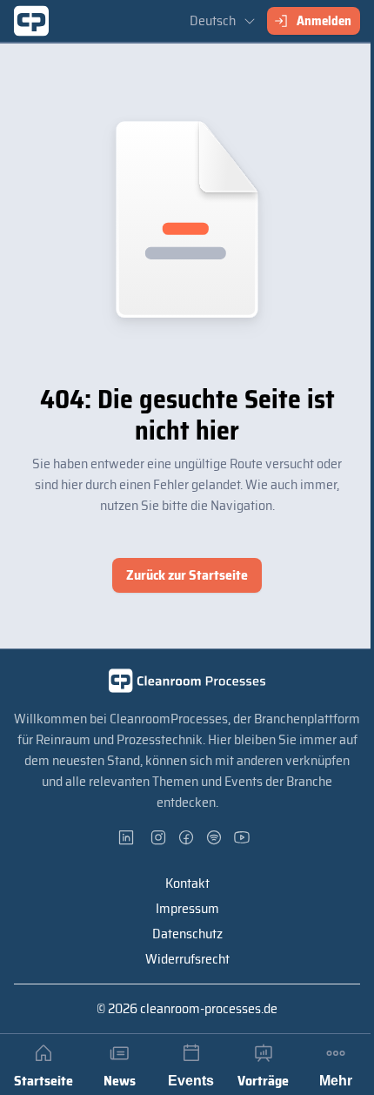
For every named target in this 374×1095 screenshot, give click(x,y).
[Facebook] (187, 837)
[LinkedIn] (131, 837)
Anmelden (324, 20)
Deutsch (213, 20)
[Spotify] (215, 837)
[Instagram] (159, 837)
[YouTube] (243, 837)
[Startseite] (31, 20)
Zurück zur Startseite (187, 575)
